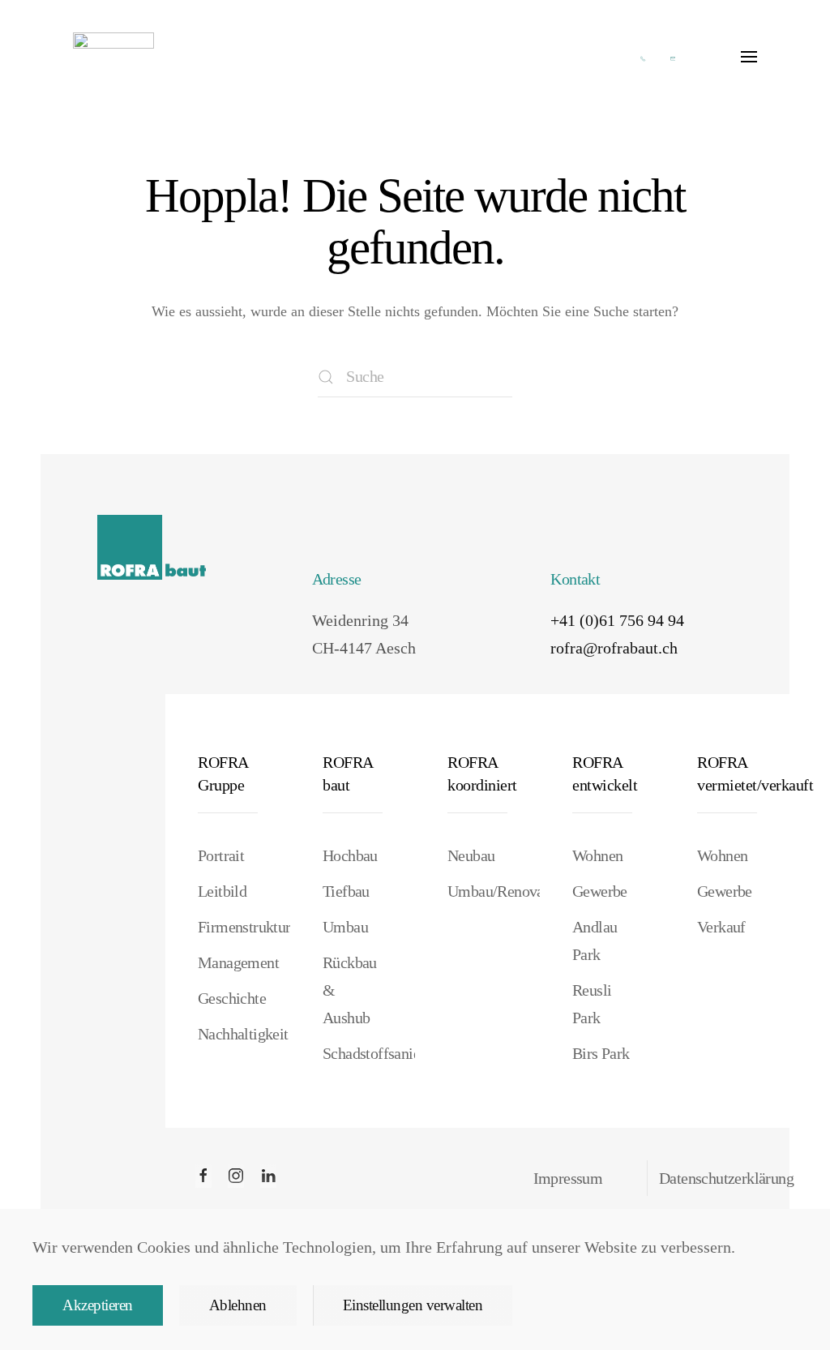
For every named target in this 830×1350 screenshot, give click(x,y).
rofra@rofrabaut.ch (614, 648)
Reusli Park (591, 1003)
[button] (749, 56)
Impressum (568, 1178)
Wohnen (597, 855)
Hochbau (350, 855)
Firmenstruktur (228, 927)
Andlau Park (594, 940)
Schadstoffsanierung (353, 1053)
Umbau (345, 927)
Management (228, 962)
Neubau (470, 855)
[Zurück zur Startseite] (113, 56)
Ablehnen (238, 1305)
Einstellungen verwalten (413, 1305)
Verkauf (721, 927)
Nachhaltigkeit (228, 1034)
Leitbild (222, 891)
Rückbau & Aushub (350, 990)
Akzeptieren (97, 1305)
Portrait (221, 855)
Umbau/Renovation (477, 891)
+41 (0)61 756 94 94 (617, 620)
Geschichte (228, 998)
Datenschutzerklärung (726, 1178)
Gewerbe (599, 891)
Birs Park (601, 1053)
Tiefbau (346, 891)
